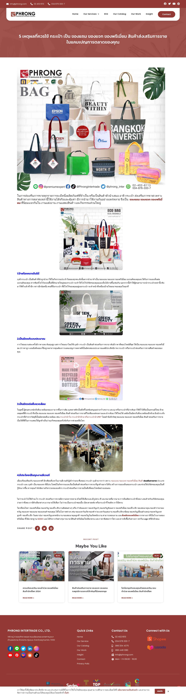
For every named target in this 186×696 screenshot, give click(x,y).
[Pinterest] (178, 4)
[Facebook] (165, 4)
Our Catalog (119, 13)
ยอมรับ (160, 691)
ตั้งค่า (66, 692)
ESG (106, 13)
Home (75, 13)
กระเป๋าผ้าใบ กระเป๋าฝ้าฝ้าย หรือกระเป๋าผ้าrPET (80, 416)
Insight (149, 13)
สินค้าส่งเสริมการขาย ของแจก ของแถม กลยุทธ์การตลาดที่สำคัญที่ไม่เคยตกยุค (90, 589)
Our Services (90, 13)
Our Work (136, 13)
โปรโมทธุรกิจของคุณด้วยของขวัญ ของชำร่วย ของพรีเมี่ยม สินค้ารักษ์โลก (138, 589)
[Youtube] (174, 4)
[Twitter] (169, 4)
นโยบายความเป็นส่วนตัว (128, 689)
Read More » (28, 598)
